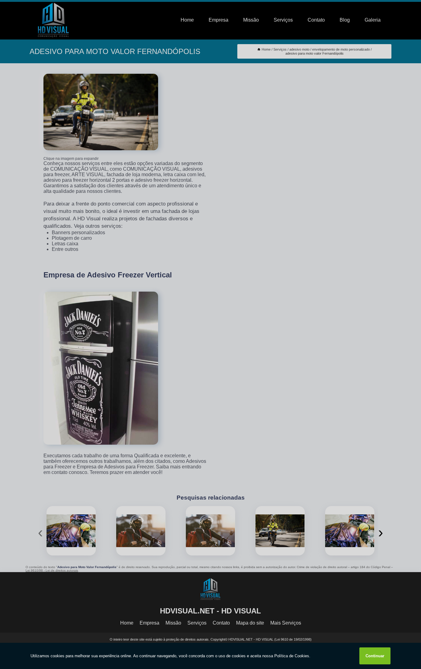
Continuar (375, 656)
